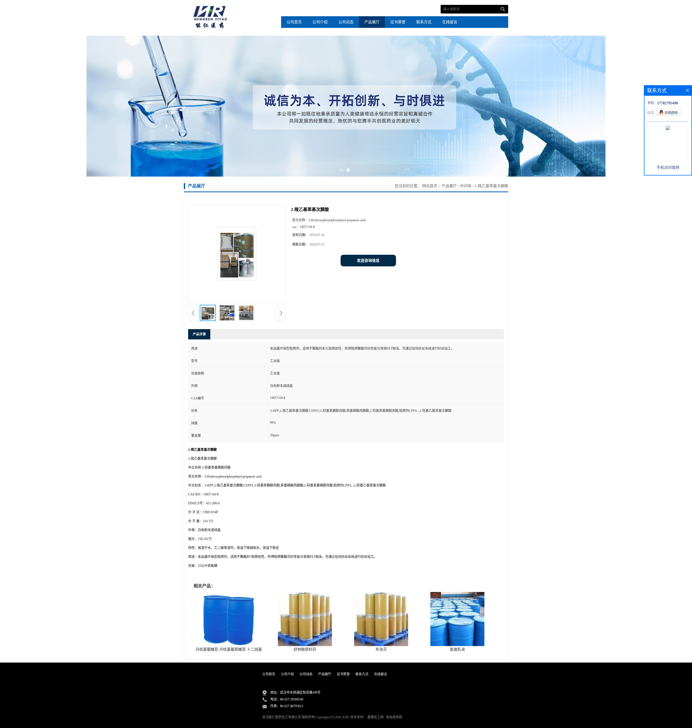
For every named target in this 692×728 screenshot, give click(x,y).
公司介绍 (320, 22)
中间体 (465, 186)
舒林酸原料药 (305, 649)
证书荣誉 (397, 22)
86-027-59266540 (291, 699)
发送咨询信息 (368, 261)
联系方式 (423, 22)
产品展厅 (372, 22)
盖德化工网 (375, 717)
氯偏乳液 (457, 649)
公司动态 (346, 22)
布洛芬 (381, 649)
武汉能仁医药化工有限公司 (281, 717)
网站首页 (429, 186)
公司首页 (294, 22)
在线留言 (449, 22)
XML (346, 717)
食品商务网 (394, 717)
